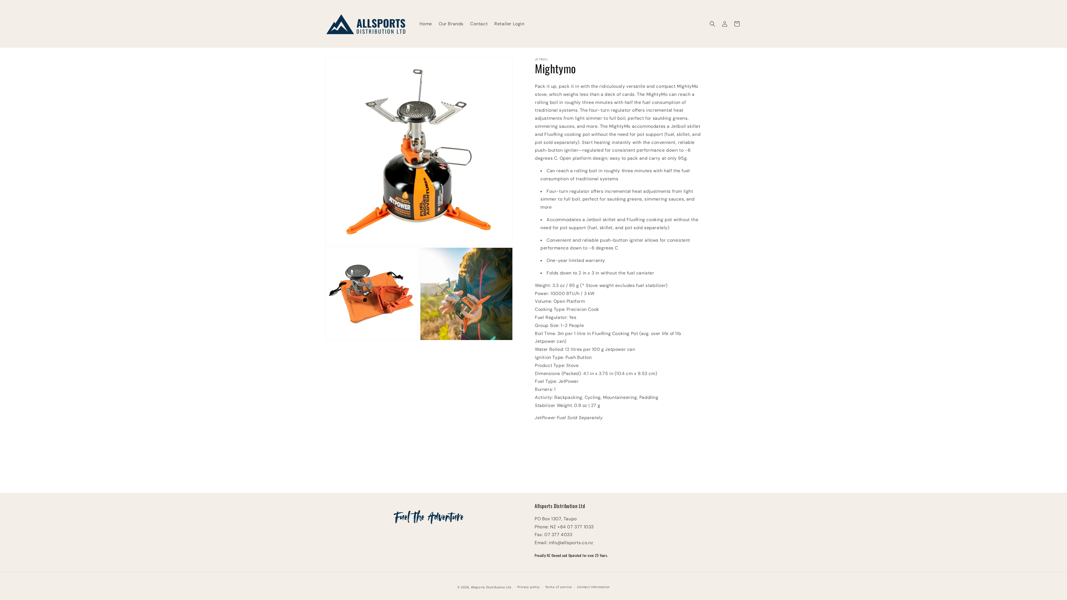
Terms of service (558, 587)
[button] (712, 24)
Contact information (593, 587)
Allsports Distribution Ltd (491, 587)
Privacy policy (528, 587)
